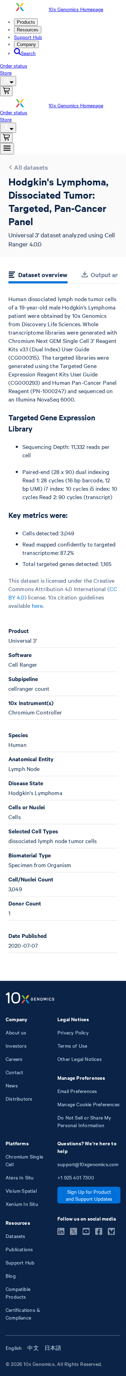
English (14, 1347)
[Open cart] (6, 91)
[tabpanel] (63, 624)
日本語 (53, 1347)
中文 (32, 1347)
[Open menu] (7, 148)
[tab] (38, 275)
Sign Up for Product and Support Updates (89, 1195)
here (37, 605)
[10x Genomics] (30, 998)
